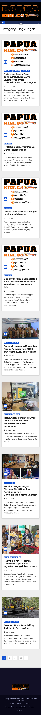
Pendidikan (16, 70)
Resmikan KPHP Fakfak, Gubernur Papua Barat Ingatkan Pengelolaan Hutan (20, 563)
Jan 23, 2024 (10, 632)
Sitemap (19, 710)
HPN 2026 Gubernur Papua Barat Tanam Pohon (19, 148)
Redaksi (31, 707)
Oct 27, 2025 (10, 356)
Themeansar (20, 700)
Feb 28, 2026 (10, 86)
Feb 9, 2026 (10, 218)
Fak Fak (6, 557)
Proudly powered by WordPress (14, 698)
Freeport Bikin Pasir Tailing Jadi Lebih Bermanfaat (19, 626)
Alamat (19, 703)
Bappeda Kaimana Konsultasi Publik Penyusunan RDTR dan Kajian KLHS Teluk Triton (20, 349)
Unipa (18, 414)
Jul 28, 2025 (10, 499)
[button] (38, 23)
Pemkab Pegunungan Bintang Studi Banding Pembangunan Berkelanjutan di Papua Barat (20, 490)
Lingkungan (7, 70)
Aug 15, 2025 (10, 430)
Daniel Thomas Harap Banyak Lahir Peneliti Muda (20, 213)
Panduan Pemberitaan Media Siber (15, 707)
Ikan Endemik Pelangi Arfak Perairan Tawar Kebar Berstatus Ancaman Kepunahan (19, 422)
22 (21, 658)
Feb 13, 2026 (10, 153)
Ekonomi (6, 621)
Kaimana (6, 342)
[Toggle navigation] (21, 22)
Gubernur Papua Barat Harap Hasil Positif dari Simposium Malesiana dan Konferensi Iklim (20, 283)
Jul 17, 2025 (10, 570)
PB (14, 414)
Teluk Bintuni (25, 70)
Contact (27, 703)
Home (12, 703)
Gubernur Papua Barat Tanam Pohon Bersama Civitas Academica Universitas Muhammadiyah (20, 78)
